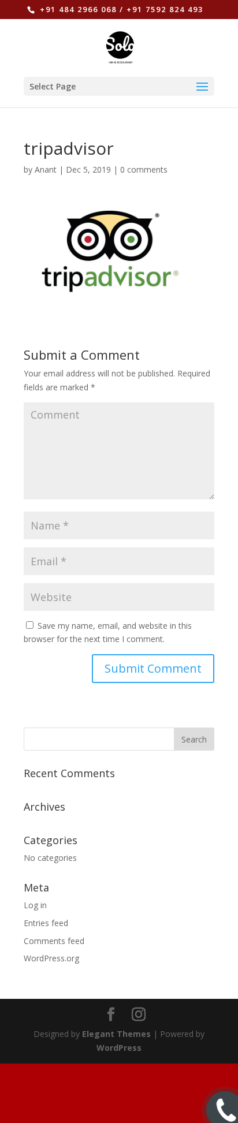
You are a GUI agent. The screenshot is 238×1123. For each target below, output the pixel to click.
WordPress (119, 1047)
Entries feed (46, 922)
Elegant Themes (116, 1033)
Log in (35, 905)
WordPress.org (51, 958)
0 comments (144, 169)
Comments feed (54, 940)
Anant (46, 169)
